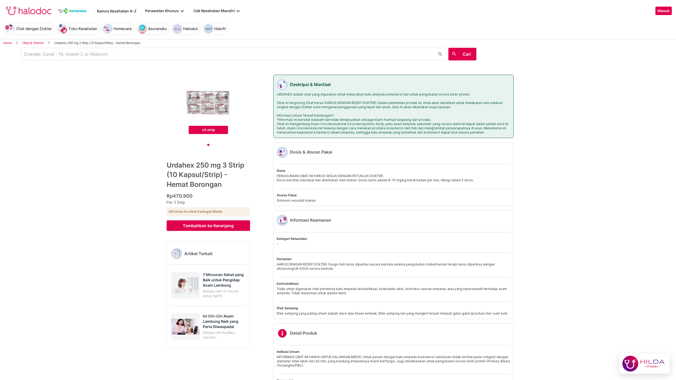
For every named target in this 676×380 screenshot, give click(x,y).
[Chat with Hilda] (644, 364)
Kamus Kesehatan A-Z (117, 11)
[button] (208, 285)
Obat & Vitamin (33, 42)
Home (7, 42)
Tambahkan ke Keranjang (208, 225)
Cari (467, 54)
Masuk (664, 11)
